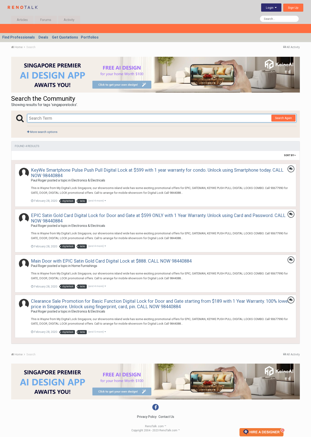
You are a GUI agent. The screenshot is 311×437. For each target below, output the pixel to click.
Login (270, 7)
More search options (43, 132)
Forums (45, 20)
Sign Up (293, 7)
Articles (22, 20)
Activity (69, 20)
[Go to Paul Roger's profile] (24, 173)
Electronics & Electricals (88, 180)
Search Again (283, 118)
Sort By (289, 155)
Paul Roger (39, 180)
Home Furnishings (84, 266)
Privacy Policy (147, 417)
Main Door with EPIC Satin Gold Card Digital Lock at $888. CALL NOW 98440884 (111, 261)
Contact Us (166, 417)
